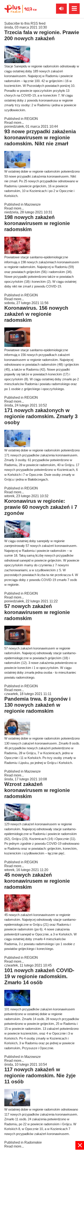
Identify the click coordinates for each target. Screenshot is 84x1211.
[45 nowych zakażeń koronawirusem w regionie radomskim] (17, 910)
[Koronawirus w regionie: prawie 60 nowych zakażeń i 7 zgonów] (17, 536)
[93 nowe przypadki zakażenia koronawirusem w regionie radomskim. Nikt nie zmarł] (17, 167)
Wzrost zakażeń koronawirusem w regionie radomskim (37, 790)
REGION (31, 119)
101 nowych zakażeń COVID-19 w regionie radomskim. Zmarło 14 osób (39, 976)
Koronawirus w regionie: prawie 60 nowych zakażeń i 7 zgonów (40, 507)
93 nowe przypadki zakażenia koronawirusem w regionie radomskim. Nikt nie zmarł (40, 137)
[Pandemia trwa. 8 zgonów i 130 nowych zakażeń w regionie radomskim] (17, 734)
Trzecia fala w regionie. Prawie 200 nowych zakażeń (41, 35)
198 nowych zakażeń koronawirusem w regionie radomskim (37, 223)
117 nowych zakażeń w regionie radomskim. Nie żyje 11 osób (40, 1075)
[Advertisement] (42, 1180)
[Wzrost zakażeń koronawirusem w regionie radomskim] (17, 820)
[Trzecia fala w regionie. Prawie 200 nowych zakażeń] (17, 62)
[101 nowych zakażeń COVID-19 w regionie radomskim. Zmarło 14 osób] (17, 1005)
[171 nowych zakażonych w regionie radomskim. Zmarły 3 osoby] (17, 446)
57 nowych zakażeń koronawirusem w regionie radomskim (37, 612)
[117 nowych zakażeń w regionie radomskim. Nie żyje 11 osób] (17, 1105)
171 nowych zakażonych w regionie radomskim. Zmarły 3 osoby (41, 416)
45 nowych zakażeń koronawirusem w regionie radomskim (37, 881)
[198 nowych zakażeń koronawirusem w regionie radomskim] (17, 253)
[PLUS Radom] (20, 8)
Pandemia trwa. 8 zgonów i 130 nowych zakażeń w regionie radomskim (37, 705)
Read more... (14, 122)
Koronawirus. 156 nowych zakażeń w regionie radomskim (36, 314)
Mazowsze (32, 204)
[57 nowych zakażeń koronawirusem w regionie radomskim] (17, 644)
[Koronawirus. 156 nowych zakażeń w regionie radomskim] (17, 346)
